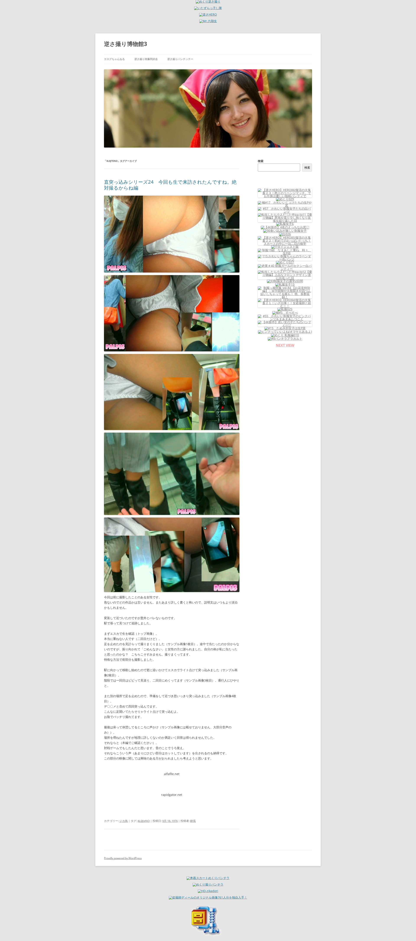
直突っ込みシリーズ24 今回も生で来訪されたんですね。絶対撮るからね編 (170, 184)
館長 (193, 821)
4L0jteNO (144, 821)
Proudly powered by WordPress (123, 858)
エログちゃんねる (114, 59)
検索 (260, 161)
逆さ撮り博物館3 (125, 44)
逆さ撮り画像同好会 (146, 59)
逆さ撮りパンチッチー (180, 59)
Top (406, 931)
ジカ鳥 (123, 821)
